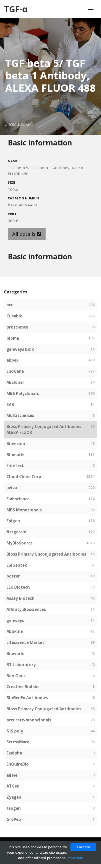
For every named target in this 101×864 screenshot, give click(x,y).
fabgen (13, 808)
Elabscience (18, 498)
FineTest (15, 465)
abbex (12, 360)
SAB (10, 404)
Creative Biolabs (22, 686)
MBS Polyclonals (22, 393)
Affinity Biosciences (26, 609)
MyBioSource (19, 543)
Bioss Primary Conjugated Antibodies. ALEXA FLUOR (44, 429)
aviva (11, 487)
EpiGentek (16, 565)
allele (11, 775)
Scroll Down (19, 124)
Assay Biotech (20, 598)
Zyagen (13, 797)
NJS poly (14, 731)
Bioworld (15, 653)
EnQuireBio (17, 764)
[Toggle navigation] (91, 9)
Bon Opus (16, 675)
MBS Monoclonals (24, 509)
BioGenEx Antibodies (27, 697)
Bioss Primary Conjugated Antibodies (43, 708)
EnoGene (15, 371)
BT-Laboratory (21, 664)
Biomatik (15, 454)
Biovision (15, 443)
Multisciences (20, 415)
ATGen (12, 786)
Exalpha (14, 753)
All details (24, 233)
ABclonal (15, 382)
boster (13, 576)
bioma (12, 338)
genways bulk (20, 349)
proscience (17, 327)
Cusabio (14, 315)
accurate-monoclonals (28, 719)
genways (15, 620)
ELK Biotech (18, 587)
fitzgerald (16, 531)
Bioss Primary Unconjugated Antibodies (46, 554)
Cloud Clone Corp (23, 476)
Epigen (13, 520)
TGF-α (15, 8)
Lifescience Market (25, 642)
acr (9, 304)
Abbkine (14, 631)
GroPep (13, 819)
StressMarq (18, 741)
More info (75, 858)
